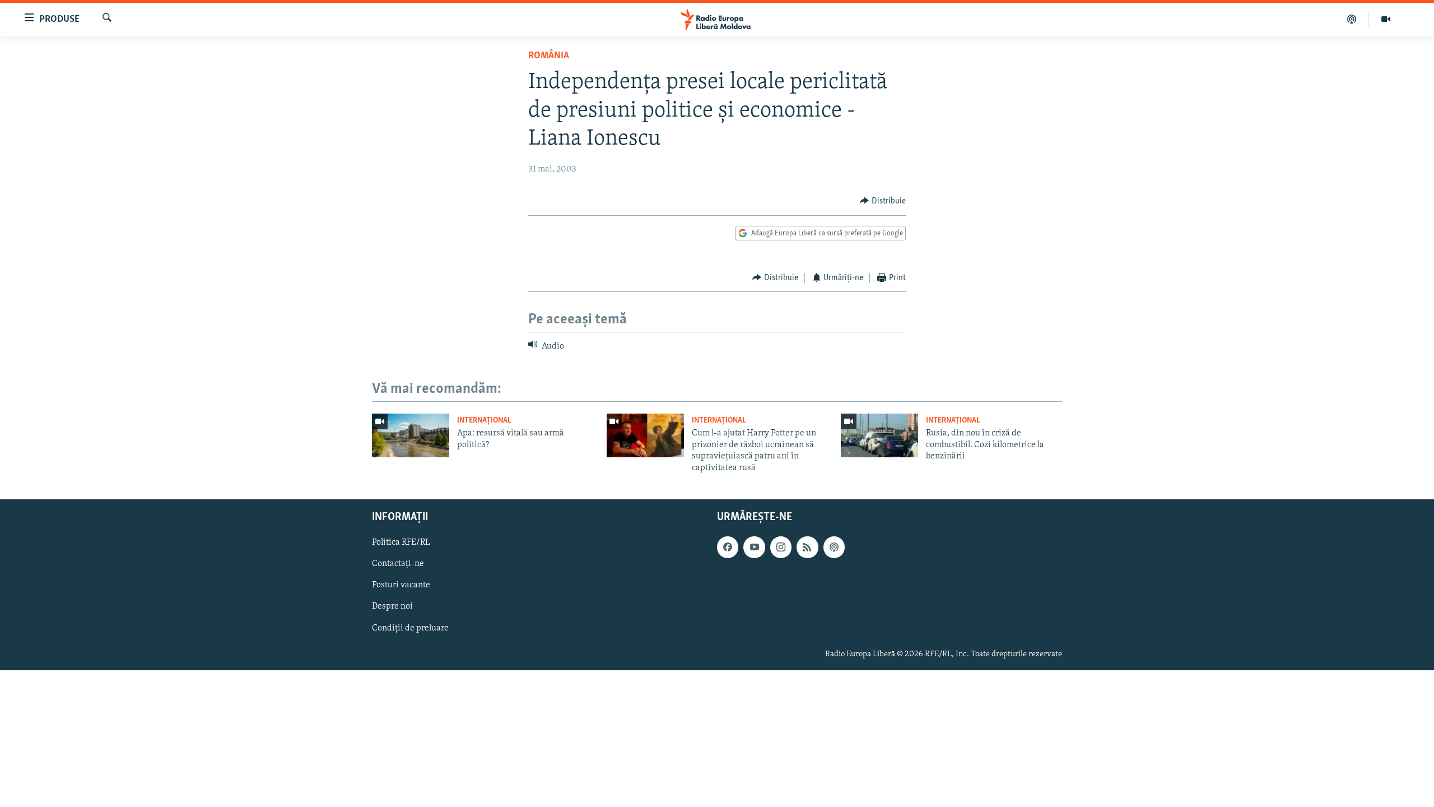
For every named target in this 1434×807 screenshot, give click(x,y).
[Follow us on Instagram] (781, 547)
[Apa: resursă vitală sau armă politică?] (410, 435)
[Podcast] (1352, 19)
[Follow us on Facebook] (727, 547)
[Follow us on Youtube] (754, 547)
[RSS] (807, 547)
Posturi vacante (401, 585)
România (548, 56)
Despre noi (392, 606)
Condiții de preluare (410, 628)
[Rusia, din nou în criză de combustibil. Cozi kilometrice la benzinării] (879, 435)
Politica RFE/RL (401, 542)
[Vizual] (1386, 19)
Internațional (484, 420)
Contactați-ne (398, 563)
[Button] (883, 201)
